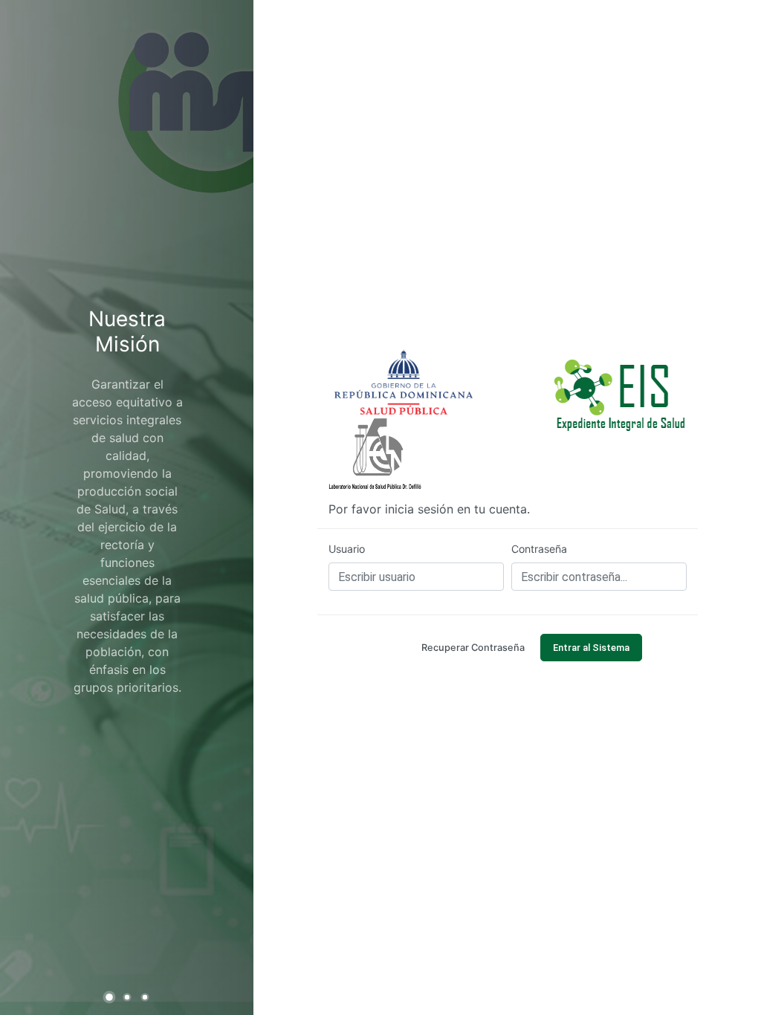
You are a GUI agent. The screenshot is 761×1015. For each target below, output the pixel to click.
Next (227, 498)
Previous (26, 498)
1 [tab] (111, 998)
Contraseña (539, 548)
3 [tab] (146, 998)
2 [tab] (128, 998)
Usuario (346, 548)
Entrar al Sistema (591, 647)
